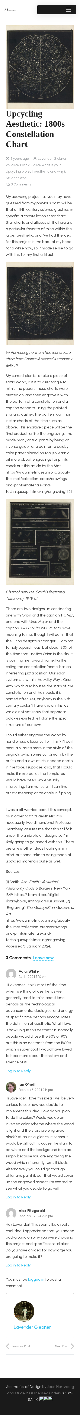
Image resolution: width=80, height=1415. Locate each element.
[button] (68, 9)
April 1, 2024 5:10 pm (33, 977)
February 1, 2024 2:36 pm (36, 1216)
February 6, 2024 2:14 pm (36, 1090)
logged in (36, 1279)
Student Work (17, 178)
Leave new (43, 957)
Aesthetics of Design (24, 1386)
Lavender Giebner (52, 158)
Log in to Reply (18, 1071)
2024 (15, 165)
